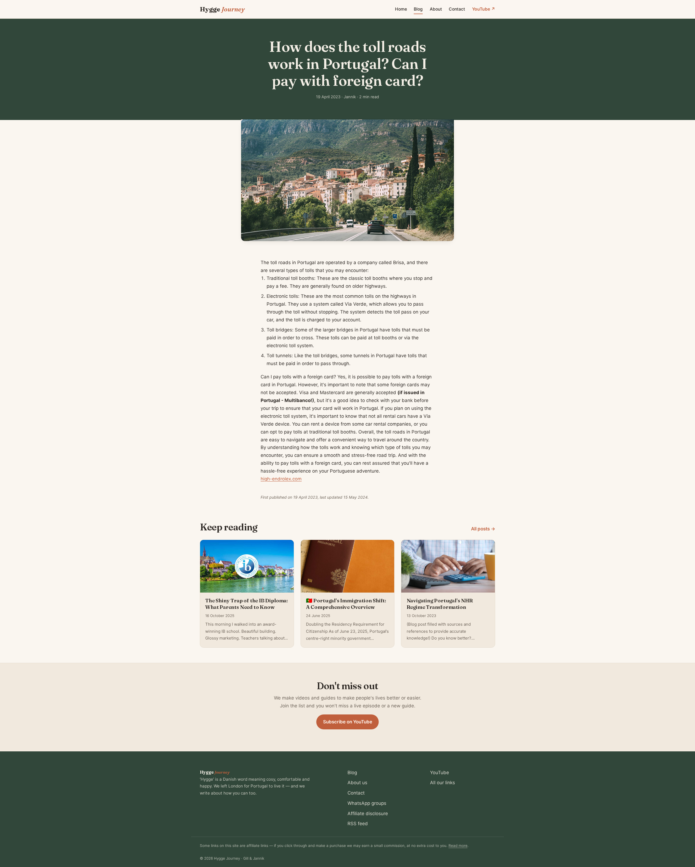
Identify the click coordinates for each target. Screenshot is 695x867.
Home (401, 9)
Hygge (222, 9)
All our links (442, 782)
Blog (418, 9)
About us (357, 782)
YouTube (439, 772)
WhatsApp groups (367, 803)
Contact (457, 9)
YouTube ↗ (483, 9)
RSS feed (358, 823)
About (436, 9)
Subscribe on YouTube (347, 721)
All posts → (483, 528)
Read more (457, 845)
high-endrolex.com (281, 479)
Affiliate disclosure (368, 813)
